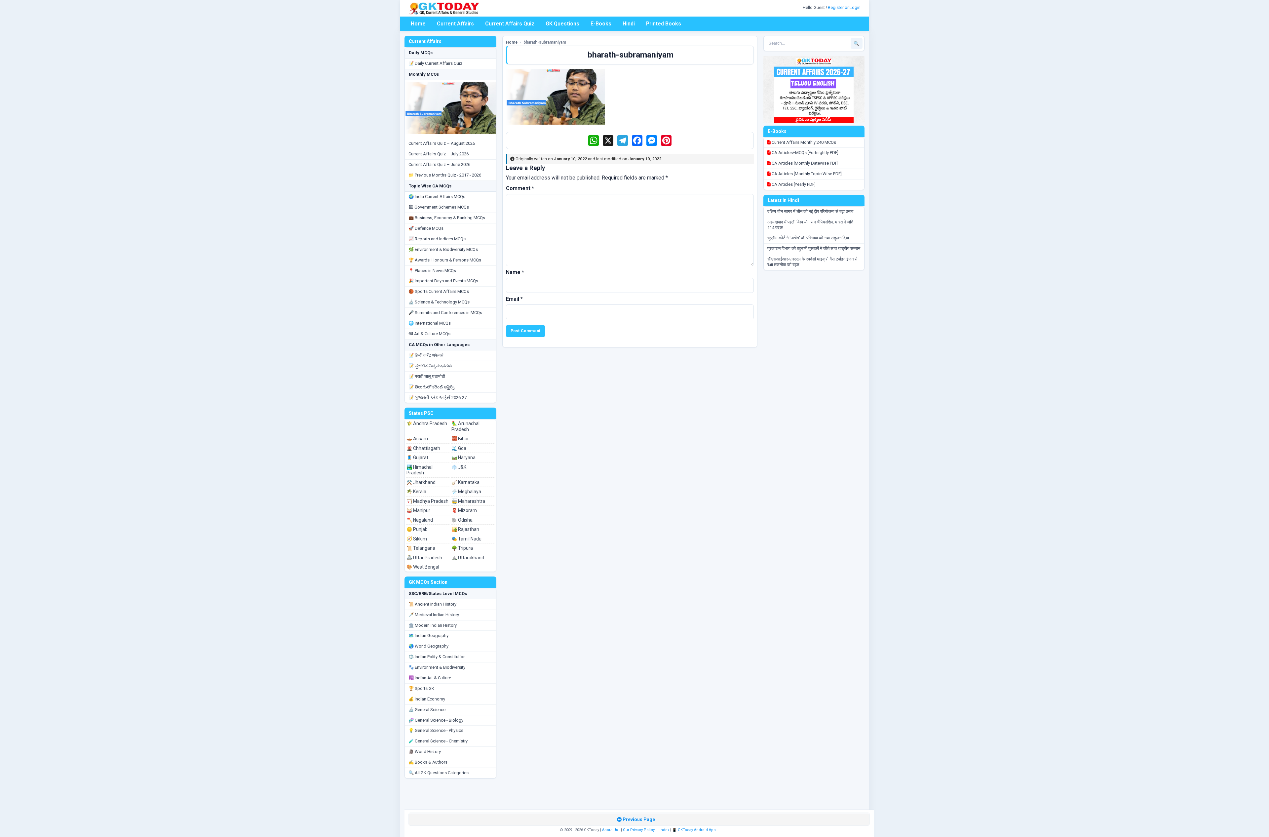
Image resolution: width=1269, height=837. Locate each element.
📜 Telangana (420, 548)
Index (664, 830)
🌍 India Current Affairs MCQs (436, 196)
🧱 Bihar (460, 438)
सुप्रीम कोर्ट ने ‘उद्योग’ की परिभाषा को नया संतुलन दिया (808, 237)
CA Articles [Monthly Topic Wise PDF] (806, 173)
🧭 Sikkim (416, 538)
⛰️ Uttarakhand (467, 557)
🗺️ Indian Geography (428, 635)
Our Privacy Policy (639, 830)
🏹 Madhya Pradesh (427, 501)
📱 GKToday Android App (694, 830)
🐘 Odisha (462, 520)
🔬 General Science (426, 709)
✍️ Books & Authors (427, 762)
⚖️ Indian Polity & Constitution (437, 656)
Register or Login (845, 7)
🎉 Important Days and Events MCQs (443, 280)
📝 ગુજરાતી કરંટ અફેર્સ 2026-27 (437, 397)
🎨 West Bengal (422, 567)
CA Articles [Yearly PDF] (793, 184)
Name (515, 272)
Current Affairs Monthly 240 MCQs (803, 142)
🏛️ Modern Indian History (432, 625)
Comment (520, 188)
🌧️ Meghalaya (466, 491)
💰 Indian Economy (426, 699)
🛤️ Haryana (463, 457)
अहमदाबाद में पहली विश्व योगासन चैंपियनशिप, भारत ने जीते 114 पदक (810, 224)
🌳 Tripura (462, 548)
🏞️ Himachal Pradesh (419, 470)
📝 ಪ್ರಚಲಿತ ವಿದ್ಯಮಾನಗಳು (430, 365)
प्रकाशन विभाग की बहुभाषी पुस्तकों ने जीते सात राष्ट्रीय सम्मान (813, 248)
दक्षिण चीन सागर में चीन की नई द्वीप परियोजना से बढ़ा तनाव (810, 211)
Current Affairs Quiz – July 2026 (438, 153)
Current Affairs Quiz (509, 23)
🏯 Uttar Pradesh (424, 557)
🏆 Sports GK (421, 688)
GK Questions (562, 23)
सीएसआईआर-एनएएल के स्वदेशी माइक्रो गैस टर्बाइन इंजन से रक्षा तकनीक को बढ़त (812, 262)
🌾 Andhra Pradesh (426, 423)
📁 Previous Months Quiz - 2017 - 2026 (444, 175)
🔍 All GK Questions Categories (438, 772)
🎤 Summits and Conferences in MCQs (445, 312)
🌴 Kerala (416, 491)
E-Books (601, 23)
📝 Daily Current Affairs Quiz (435, 63)
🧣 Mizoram (464, 510)
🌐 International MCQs (429, 323)
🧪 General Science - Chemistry (438, 740)
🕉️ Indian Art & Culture (429, 677)
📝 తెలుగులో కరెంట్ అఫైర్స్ (431, 386)
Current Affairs (455, 23)
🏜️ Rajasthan (465, 529)
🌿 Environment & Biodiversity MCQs (443, 249)
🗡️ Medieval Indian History (433, 614)
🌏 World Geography (428, 646)
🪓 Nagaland (419, 520)
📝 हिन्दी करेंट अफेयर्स (425, 355)
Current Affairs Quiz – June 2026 (439, 164)
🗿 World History (424, 751)
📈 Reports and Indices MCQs (437, 238)
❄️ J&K (458, 467)
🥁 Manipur (418, 510)
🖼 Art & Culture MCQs (429, 333)
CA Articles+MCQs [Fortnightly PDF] (804, 152)
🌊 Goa (458, 448)
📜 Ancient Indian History (432, 604)
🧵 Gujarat (417, 457)
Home (418, 23)
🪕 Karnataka (465, 482)
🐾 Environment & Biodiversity (436, 667)
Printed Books (663, 23)
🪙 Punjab (417, 529)
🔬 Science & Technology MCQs (439, 301)
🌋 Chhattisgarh (423, 448)
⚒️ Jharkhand (421, 482)
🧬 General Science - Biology (435, 720)
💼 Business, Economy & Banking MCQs (446, 217)
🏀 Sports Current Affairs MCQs (438, 291)
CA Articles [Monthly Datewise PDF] (804, 163)
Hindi (629, 23)
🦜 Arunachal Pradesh (465, 426)
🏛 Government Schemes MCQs (438, 207)
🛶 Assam (417, 438)
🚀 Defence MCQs (425, 228)
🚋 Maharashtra (468, 501)
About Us (610, 830)
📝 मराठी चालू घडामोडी (426, 376)
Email (514, 299)
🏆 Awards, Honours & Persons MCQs (444, 260)
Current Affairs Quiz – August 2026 (441, 143)
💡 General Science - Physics (435, 730)
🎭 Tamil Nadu (466, 538)
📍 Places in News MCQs (432, 270)
